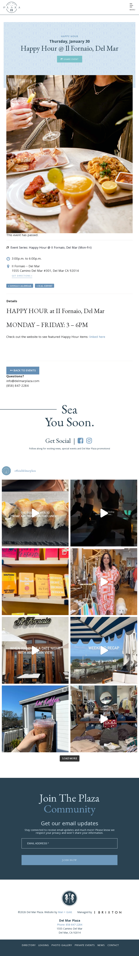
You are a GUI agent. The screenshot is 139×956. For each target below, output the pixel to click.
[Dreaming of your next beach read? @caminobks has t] (35, 581)
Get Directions (21, 276)
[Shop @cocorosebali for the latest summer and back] (103, 581)
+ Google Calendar (19, 286)
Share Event (71, 59)
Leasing (43, 945)
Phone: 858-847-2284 (69, 925)
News (101, 945)
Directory (29, 945)
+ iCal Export (44, 286)
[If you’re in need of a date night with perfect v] (35, 650)
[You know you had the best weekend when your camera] (103, 650)
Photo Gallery (62, 945)
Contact (113, 945)
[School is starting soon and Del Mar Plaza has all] (103, 718)
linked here (97, 337)
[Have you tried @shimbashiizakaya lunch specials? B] (35, 513)
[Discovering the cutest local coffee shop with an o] (35, 718)
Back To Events (24, 370)
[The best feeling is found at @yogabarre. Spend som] (103, 513)
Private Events (85, 945)
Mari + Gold (65, 912)
